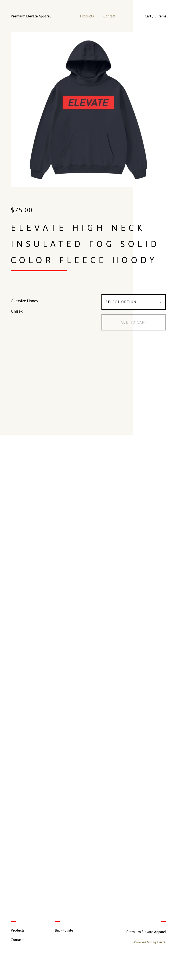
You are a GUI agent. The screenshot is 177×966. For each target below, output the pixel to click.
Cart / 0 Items (155, 16)
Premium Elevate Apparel (31, 16)
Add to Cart (134, 322)
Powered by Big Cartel (149, 942)
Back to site (64, 930)
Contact (109, 16)
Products (87, 16)
